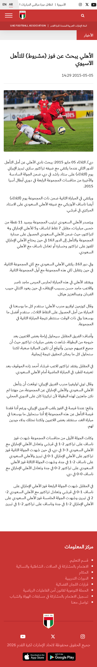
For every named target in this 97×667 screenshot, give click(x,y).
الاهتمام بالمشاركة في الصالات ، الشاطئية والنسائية (52, 566)
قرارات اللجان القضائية (72, 584)
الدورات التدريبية (76, 578)
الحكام (83, 572)
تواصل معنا (79, 602)
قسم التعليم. (78, 560)
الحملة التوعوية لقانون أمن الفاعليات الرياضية (55, 590)
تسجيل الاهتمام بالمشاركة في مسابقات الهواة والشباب (49, 596)
